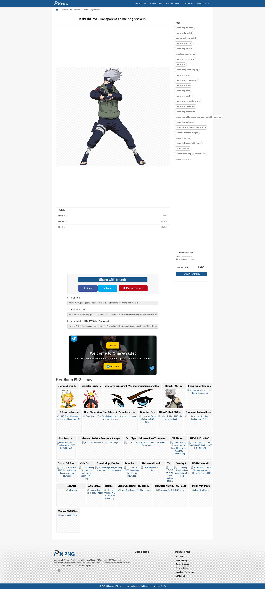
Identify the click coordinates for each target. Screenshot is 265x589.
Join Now (114, 366)
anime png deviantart (185, 106)
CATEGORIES (156, 4)
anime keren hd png (184, 59)
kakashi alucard (182, 148)
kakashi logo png (183, 159)
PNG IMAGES (140, 4)
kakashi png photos (184, 122)
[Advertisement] (139, 48)
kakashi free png (183, 154)
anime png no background (187, 101)
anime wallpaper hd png (186, 70)
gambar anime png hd (185, 38)
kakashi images (182, 138)
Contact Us (203, 4)
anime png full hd (183, 49)
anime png (180, 64)
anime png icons (183, 85)
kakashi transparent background (190, 127)
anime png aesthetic (185, 112)
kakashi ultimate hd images (188, 143)
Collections (172, 4)
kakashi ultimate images (186, 133)
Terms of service (182, 564)
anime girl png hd (183, 33)
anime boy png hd (183, 43)
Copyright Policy (182, 568)
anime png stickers (184, 96)
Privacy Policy (181, 561)
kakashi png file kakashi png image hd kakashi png (199, 117)
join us (113, 345)
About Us (188, 4)
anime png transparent (186, 80)
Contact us (180, 576)
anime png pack (182, 91)
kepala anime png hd (185, 54)
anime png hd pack (184, 28)
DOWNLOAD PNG (191, 274)
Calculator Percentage (185, 572)
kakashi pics (200, 154)
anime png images (184, 75)
